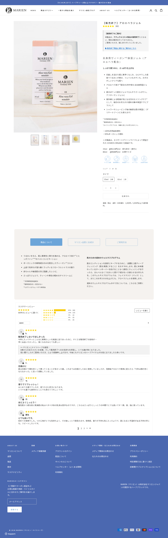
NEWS (33, 10)
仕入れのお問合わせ (100, 456)
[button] (108, 26)
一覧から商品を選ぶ (66, 10)
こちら (131, 283)
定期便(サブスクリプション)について (145, 466)
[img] (30, 330)
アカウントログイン (63, 451)
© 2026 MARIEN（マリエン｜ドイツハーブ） (26, 530)
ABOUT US (105, 10)
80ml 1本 (122, 179)
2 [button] (81, 428)
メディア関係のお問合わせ (103, 451)
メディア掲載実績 (38, 451)
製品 (9, 461)
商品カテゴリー (47, 10)
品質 (9, 456)
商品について (46, 242)
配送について (60, 456)
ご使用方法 (122, 242)
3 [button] (84, 428)
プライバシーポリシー (139, 451)
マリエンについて (14, 451)
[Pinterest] (116, 168)
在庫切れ (125, 196)
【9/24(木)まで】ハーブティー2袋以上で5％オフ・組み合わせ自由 (84, 2)
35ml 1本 (108, 179)
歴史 (9, 466)
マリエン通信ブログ (87, 10)
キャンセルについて (63, 461)
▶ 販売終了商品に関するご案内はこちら (120, 48)
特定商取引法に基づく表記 (141, 461)
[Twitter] (113, 168)
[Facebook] (110, 168)
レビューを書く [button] (142, 310)
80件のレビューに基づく (28, 312)
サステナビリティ (14, 472)
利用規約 (59, 472)
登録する (14, 509)
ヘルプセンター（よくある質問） (127, 10)
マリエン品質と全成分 (84, 242)
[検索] (156, 10)
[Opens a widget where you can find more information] (10, 534)
